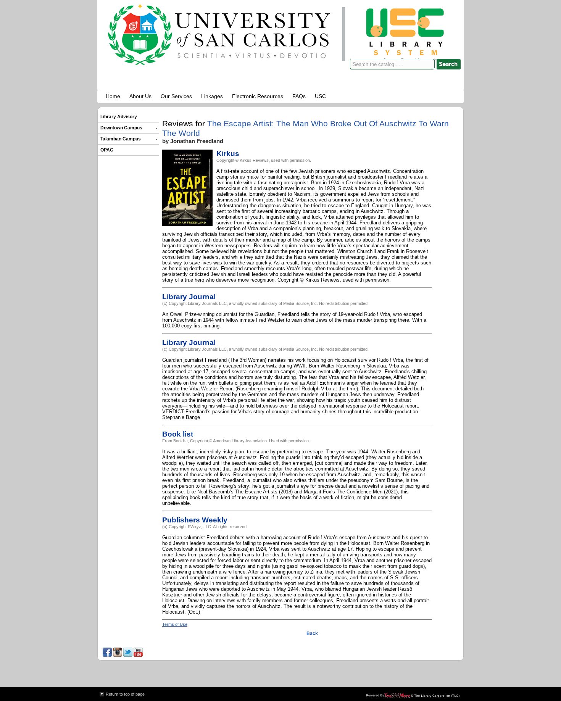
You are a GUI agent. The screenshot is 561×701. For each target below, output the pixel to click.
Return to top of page (125, 694)
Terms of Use (174, 624)
